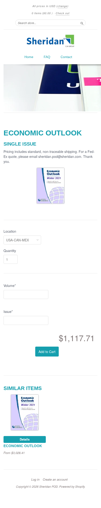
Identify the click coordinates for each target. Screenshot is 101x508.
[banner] (50, 40)
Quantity (10, 250)
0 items (42, 13)
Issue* (8, 311)
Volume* (10, 285)
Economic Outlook (23, 446)
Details (25, 439)
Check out (63, 13)
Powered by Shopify (72, 486)
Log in (35, 479)
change (62, 6)
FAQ (47, 57)
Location (10, 231)
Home (28, 57)
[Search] (82, 22)
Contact (66, 57)
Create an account (55, 479)
